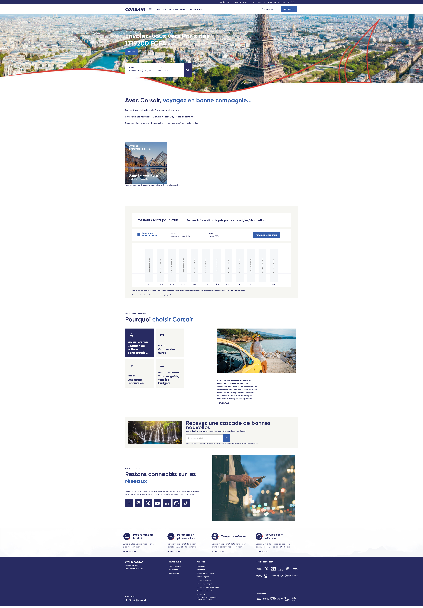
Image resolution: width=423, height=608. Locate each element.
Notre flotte (201, 570)
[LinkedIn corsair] (167, 503)
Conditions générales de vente (208, 587)
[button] (188, 70)
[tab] (183, 581)
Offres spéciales (177, 9)
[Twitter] (130, 600)
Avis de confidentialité (205, 591)
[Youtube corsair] (157, 503)
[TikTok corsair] (186, 503)
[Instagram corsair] (138, 503)
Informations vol (258, 2)
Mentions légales (203, 577)
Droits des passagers (276, 2)
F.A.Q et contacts (175, 566)
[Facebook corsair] (129, 503)
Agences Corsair (174, 573)
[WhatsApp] (137, 600)
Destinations (195, 9)
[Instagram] (134, 600)
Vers (160, 68)
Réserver (161, 9)
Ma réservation (226, 2)
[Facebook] (126, 600)
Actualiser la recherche (266, 235)
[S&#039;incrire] (226, 438)
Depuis (131, 68)
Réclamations (173, 570)
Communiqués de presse (205, 573)
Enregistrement (241, 2)
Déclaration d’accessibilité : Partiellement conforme (207, 599)
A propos (201, 562)
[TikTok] (145, 600)
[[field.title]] (259, 569)
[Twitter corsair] (148, 503)
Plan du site (201, 594)
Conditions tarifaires (204, 580)
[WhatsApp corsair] (176, 503)
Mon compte (288, 9)
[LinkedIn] (141, 600)
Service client (270, 9)
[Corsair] (135, 9)
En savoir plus (223, 403)
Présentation (201, 566)
